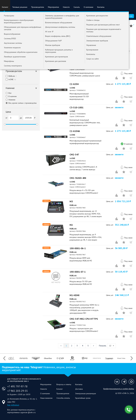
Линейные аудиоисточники (15, 56)
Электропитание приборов (97, 40)
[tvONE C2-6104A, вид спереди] (55, 136)
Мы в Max (131, 381)
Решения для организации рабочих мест (103, 24)
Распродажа (9, 15)
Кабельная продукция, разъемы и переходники (59, 51)
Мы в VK (117, 381)
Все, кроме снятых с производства (22, 103)
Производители (37, 7)
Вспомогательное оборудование (58, 22)
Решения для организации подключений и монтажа (103, 30)
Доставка (79, 389)
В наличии (12, 96)
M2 (71, 224)
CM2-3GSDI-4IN (78, 177)
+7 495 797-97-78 (17, 386)
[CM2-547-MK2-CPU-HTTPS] (55, 324)
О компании (88, 7)
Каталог (5, 7)
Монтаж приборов (52, 45)
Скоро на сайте (92, 59)
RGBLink (12, 76)
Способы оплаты (63, 398)
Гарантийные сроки (82, 398)
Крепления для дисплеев (55, 61)
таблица (129, 51)
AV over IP (49, 31)
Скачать (77, 7)
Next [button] (132, 358)
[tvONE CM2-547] (55, 160)
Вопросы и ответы (63, 384)
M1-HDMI (74, 295)
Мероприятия (53, 7)
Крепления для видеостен (97, 15)
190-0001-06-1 (78, 248)
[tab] (21, 71)
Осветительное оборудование (98, 36)
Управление (91, 45)
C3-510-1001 (76, 107)
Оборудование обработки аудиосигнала (20, 52)
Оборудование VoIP (53, 40)
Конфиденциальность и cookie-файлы (118, 388)
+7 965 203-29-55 (17, 391)
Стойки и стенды (92, 20)
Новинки (11, 99)
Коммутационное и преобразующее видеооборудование (19, 21)
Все (9, 93)
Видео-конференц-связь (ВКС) (57, 36)
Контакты (100, 7)
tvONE (12, 79)
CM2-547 (74, 154)
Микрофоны (9, 61)
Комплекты (90, 54)
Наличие (10, 88)
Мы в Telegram (124, 381)
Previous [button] (4, 358)
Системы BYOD (10, 38)
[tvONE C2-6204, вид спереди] (55, 89)
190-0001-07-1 (78, 271)
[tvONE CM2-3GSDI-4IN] (55, 183)
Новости (66, 7)
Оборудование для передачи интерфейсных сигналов (22, 28)
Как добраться (13, 405)
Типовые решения (19, 7)
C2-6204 (74, 84)
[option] (11, 358)
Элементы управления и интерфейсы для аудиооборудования (62, 16)
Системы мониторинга (13, 65)
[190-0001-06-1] (55, 254)
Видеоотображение (12, 34)
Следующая (93, 345)
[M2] (55, 230)
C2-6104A (75, 131)
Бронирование (92, 50)
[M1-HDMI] (55, 301)
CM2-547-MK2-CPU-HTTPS (84, 318)
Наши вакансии (46, 398)
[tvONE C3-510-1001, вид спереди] (55, 113)
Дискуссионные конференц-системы (60, 27)
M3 (71, 201)
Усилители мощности (12, 47)
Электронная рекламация (85, 393)
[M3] (55, 207)
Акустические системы (13, 43)
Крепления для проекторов (56, 56)
